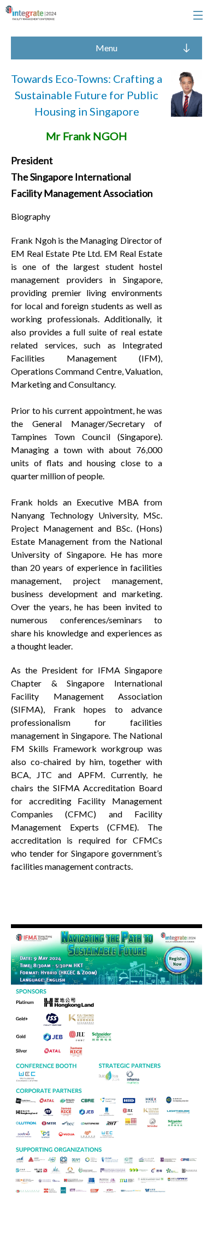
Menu (106, 48)
